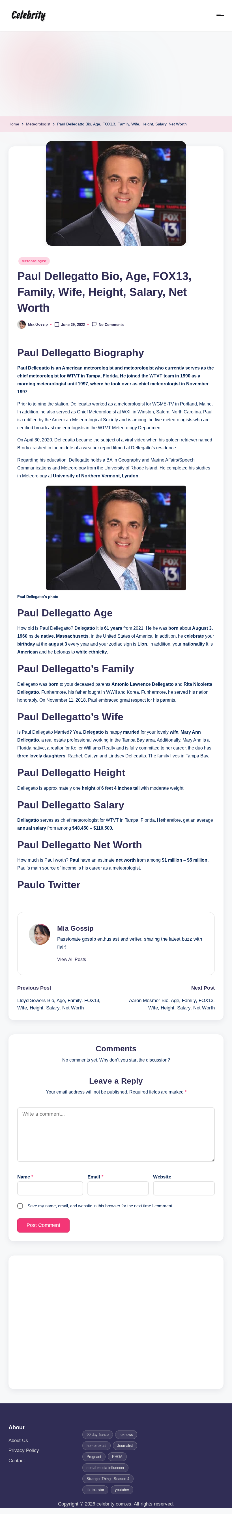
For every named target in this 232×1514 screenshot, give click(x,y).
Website (162, 1177)
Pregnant (94, 1457)
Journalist (125, 1445)
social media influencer (105, 1468)
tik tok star (95, 1490)
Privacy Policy (23, 1450)
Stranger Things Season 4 (108, 1479)
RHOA (117, 1457)
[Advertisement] (116, 74)
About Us (18, 1440)
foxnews (126, 1434)
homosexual (96, 1445)
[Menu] (220, 16)
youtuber (122, 1490)
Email (95, 1177)
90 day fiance (98, 1434)
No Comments (111, 325)
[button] (71, 959)
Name (25, 1177)
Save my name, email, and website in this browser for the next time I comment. (100, 1205)
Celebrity (28, 15)
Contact (16, 1460)
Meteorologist (34, 261)
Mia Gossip (75, 928)
